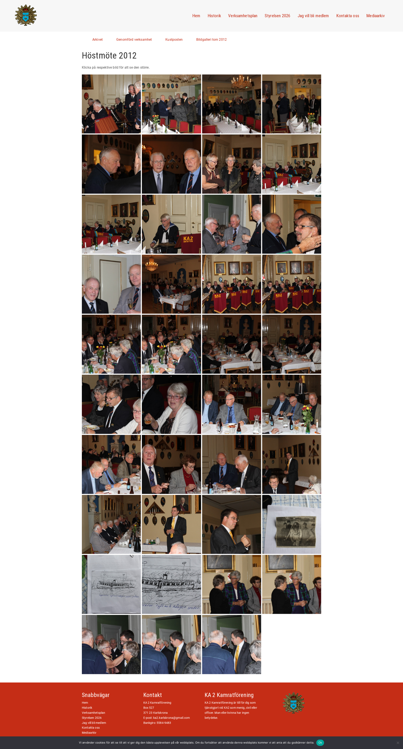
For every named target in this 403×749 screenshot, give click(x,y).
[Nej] (398, 743)
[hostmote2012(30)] (111, 464)
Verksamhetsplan (242, 15)
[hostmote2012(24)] (231, 344)
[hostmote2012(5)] (231, 644)
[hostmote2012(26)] (111, 404)
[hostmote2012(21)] (291, 284)
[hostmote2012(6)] (111, 103)
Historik (214, 15)
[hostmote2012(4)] (171, 644)
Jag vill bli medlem (313, 15)
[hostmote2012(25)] (291, 344)
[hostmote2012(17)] (291, 224)
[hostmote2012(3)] (111, 644)
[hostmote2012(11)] (171, 163)
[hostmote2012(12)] (231, 163)
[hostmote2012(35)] (171, 524)
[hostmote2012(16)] (231, 224)
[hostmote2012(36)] (231, 524)
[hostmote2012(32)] (231, 464)
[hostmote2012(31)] (171, 464)
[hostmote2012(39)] (171, 584)
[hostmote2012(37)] (291, 524)
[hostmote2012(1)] (231, 584)
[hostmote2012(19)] (171, 284)
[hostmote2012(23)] (171, 344)
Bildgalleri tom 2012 (211, 40)
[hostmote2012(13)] (291, 163)
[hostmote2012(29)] (291, 404)
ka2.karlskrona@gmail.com (171, 717)
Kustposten (174, 40)
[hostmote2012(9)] (291, 103)
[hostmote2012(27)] (171, 404)
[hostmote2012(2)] (291, 584)
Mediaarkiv (375, 15)
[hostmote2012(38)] (111, 584)
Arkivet (97, 40)
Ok (320, 742)
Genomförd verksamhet (134, 40)
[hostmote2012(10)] (111, 163)
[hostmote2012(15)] (171, 224)
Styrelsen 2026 (277, 15)
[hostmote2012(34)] (111, 524)
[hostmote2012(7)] (171, 103)
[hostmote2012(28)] (231, 404)
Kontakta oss (347, 15)
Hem (196, 15)
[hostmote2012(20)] (231, 284)
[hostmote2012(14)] (111, 224)
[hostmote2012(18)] (111, 284)
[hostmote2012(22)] (111, 344)
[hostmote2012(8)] (231, 103)
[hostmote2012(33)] (291, 464)
